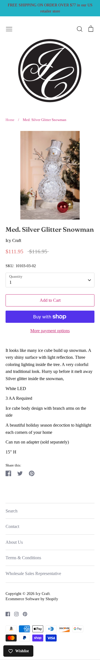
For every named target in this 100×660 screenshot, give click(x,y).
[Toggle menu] (9, 28)
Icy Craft (13, 240)
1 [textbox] (10, 282)
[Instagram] (14, 613)
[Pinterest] (23, 613)
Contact (12, 526)
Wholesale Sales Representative (33, 573)
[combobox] (50, 280)
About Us (14, 542)
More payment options (50, 330)
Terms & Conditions (23, 557)
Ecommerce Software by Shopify (32, 599)
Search (12, 511)
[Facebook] (5, 613)
